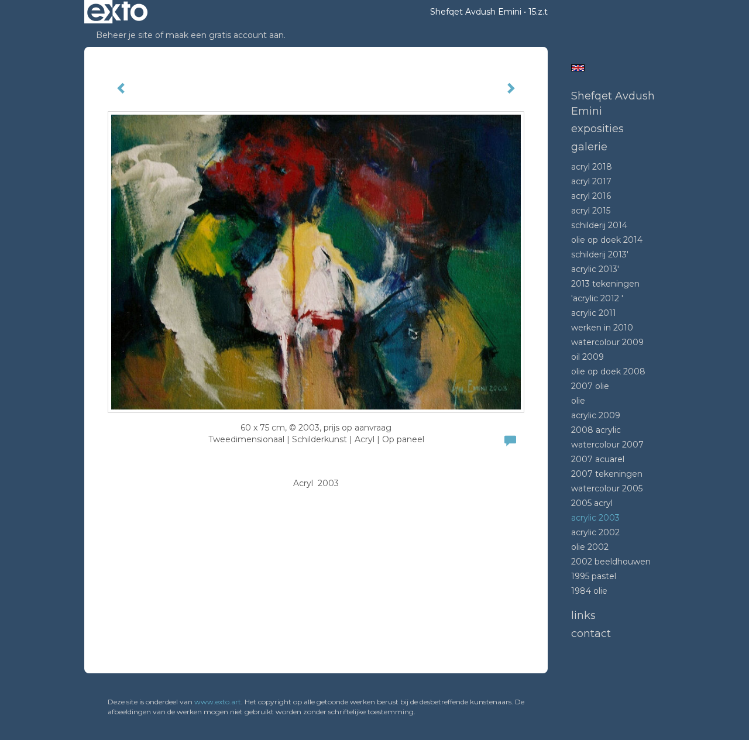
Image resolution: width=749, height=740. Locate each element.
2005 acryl (592, 503)
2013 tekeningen (605, 283)
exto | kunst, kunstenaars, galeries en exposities (117, 11)
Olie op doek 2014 (607, 240)
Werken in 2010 (602, 327)
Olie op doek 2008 (608, 371)
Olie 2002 (590, 547)
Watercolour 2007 (607, 444)
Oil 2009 (587, 357)
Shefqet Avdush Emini (475, 11)
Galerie (589, 146)
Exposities (597, 128)
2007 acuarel (597, 459)
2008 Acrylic (596, 430)
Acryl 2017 (591, 181)
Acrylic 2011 (593, 313)
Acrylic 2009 (595, 415)
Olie (578, 400)
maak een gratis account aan (225, 35)
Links (583, 615)
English (578, 67)
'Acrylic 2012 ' (597, 298)
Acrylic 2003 (595, 517)
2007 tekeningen (607, 474)
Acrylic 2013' (595, 269)
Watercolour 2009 (607, 342)
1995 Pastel (593, 576)
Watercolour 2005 (607, 488)
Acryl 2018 (591, 166)
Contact (591, 633)
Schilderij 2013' (599, 254)
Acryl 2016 (591, 196)
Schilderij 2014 (599, 225)
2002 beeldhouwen (611, 561)
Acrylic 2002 (595, 532)
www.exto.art (217, 701)
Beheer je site (124, 35)
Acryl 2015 (590, 210)
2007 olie (590, 386)
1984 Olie (589, 591)
